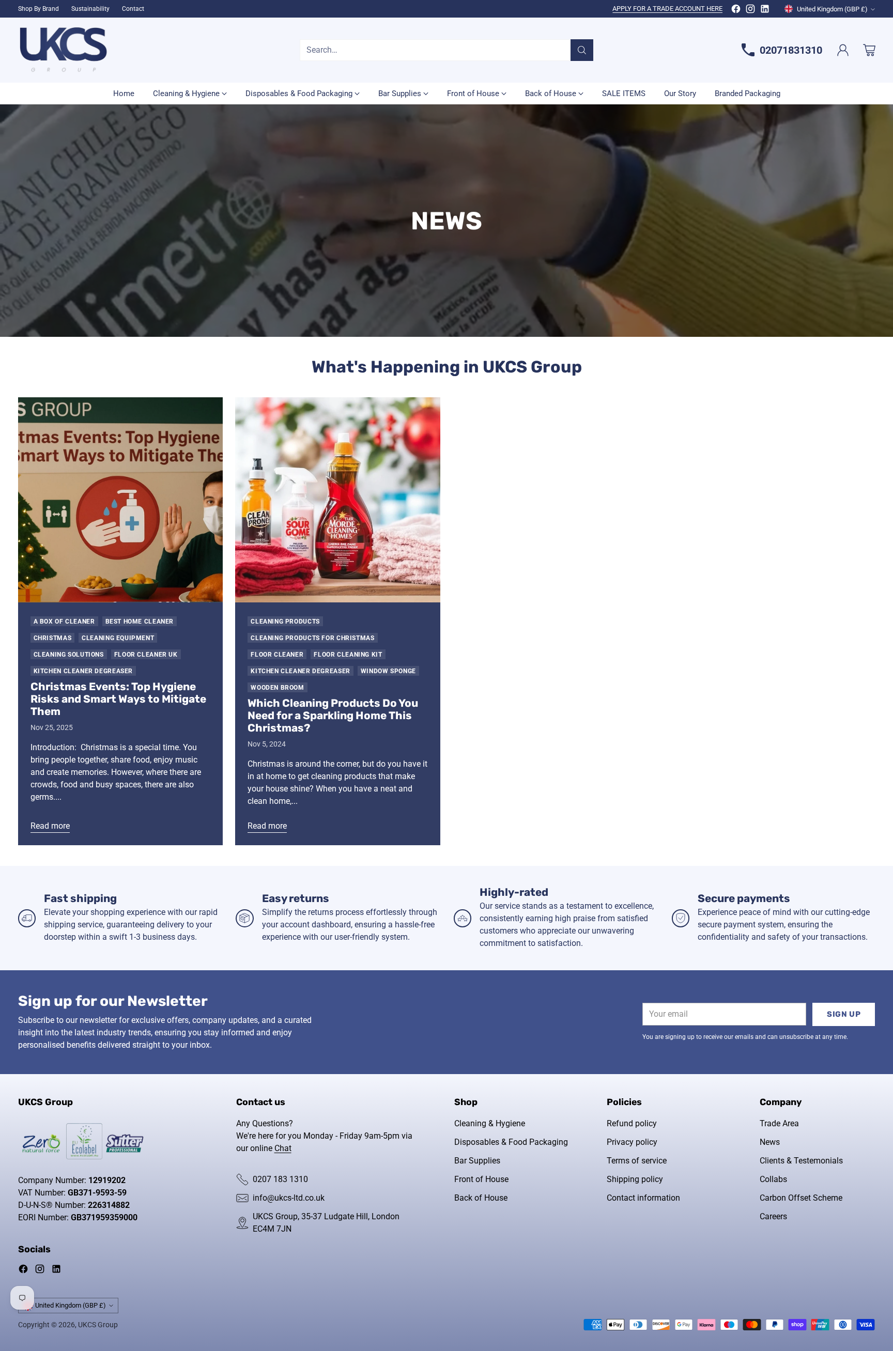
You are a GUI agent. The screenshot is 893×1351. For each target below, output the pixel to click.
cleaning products (285, 621)
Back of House (480, 1198)
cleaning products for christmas (312, 638)
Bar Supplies (477, 1161)
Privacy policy (632, 1142)
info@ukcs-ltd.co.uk (289, 1198)
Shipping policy (635, 1179)
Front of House (481, 1179)
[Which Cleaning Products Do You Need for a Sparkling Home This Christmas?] (337, 499)
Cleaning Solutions (69, 654)
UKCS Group (98, 1325)
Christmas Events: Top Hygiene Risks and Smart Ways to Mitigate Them (118, 699)
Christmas (53, 638)
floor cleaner (277, 654)
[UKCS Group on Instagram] (750, 11)
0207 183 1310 (280, 1179)
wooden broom (277, 687)
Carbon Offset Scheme (801, 1198)
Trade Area (779, 1123)
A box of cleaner (64, 621)
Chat (282, 1148)
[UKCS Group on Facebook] (736, 11)
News (770, 1142)
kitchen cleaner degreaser (83, 671)
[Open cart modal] (869, 50)
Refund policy (632, 1123)
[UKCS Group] (63, 50)
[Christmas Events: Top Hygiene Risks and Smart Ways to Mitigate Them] (120, 499)
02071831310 (791, 50)
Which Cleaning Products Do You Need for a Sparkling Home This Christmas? (333, 715)
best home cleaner (139, 621)
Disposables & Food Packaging (511, 1142)
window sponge (388, 671)
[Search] (582, 50)
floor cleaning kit (348, 654)
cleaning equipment (118, 638)
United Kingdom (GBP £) (832, 9)
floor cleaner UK (146, 654)
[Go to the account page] (843, 50)
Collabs (773, 1179)
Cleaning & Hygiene (489, 1123)
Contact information (643, 1198)
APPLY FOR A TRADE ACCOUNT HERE (667, 8)
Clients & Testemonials (801, 1161)
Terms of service (637, 1161)
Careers (773, 1216)
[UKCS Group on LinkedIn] (765, 11)
